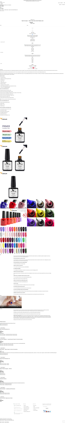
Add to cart (32, 32)
